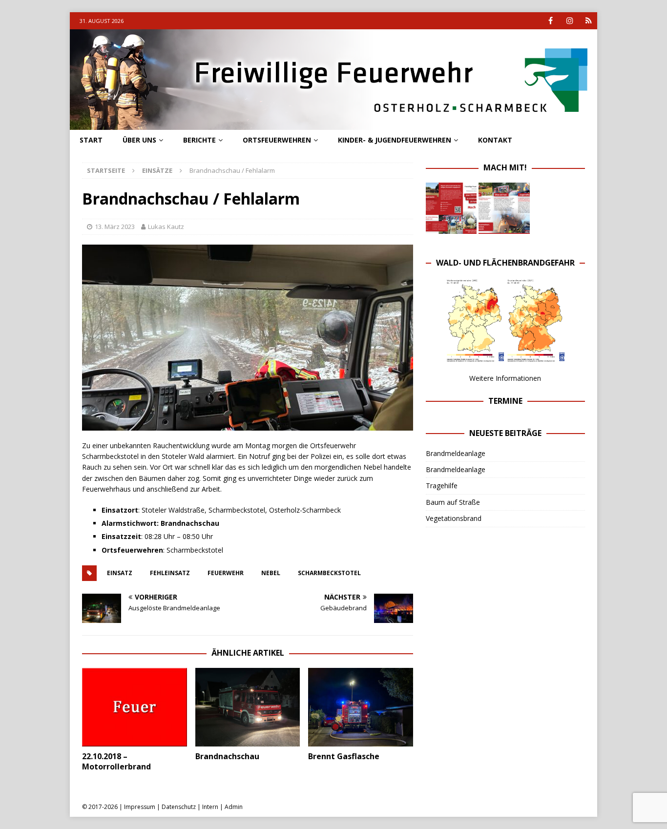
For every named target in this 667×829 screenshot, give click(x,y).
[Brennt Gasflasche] (360, 707)
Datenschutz (179, 807)
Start (91, 140)
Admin (234, 807)
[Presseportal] (588, 20)
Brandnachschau (227, 756)
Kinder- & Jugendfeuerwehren (394, 140)
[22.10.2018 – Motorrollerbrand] (134, 707)
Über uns (139, 140)
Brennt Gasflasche (343, 756)
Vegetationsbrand (453, 518)
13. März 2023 (115, 226)
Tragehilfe (442, 485)
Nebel (270, 573)
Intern (210, 807)
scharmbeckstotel (329, 573)
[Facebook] (550, 20)
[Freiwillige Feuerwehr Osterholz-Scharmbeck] (333, 124)
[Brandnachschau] (247, 707)
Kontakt (495, 140)
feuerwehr (226, 573)
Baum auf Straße (453, 502)
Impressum (139, 807)
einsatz (119, 573)
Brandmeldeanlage (455, 453)
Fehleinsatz (170, 573)
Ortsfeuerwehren (277, 140)
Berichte (199, 140)
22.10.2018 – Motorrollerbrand (116, 761)
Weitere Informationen (505, 378)
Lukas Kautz (166, 226)
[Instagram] (569, 20)
